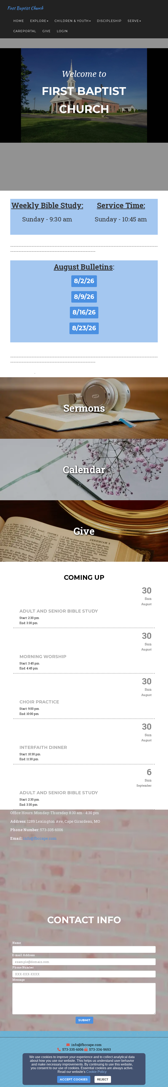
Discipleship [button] (109, 21)
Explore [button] (38, 21)
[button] (84, 281)
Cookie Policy (96, 1071)
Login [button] (62, 31)
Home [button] (18, 21)
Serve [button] (133, 21)
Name (16, 943)
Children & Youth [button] (71, 21)
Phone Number (23, 967)
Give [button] (46, 31)
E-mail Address (23, 955)
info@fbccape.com (86, 1045)
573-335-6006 (72, 1049)
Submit (84, 1020)
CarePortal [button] (24, 31)
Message (18, 980)
